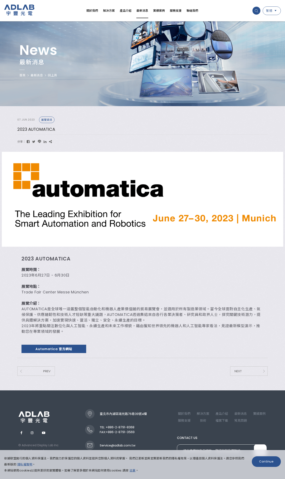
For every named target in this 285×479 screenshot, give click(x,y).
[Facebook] (21, 433)
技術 (203, 420)
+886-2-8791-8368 (120, 427)
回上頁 (52, 75)
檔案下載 (222, 420)
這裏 (133, 470)
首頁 (22, 75)
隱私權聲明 (25, 464)
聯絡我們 (192, 11)
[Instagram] (32, 433)
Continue (266, 461)
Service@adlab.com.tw (117, 445)
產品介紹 (125, 11)
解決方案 (109, 11)
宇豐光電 (19, 10)
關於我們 (92, 11)
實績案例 (159, 11)
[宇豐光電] (34, 417)
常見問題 (240, 420)
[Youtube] (43, 433)
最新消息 (142, 11)
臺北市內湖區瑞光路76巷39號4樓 (123, 414)
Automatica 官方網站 (53, 349)
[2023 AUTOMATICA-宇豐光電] (28, 142)
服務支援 (176, 11)
